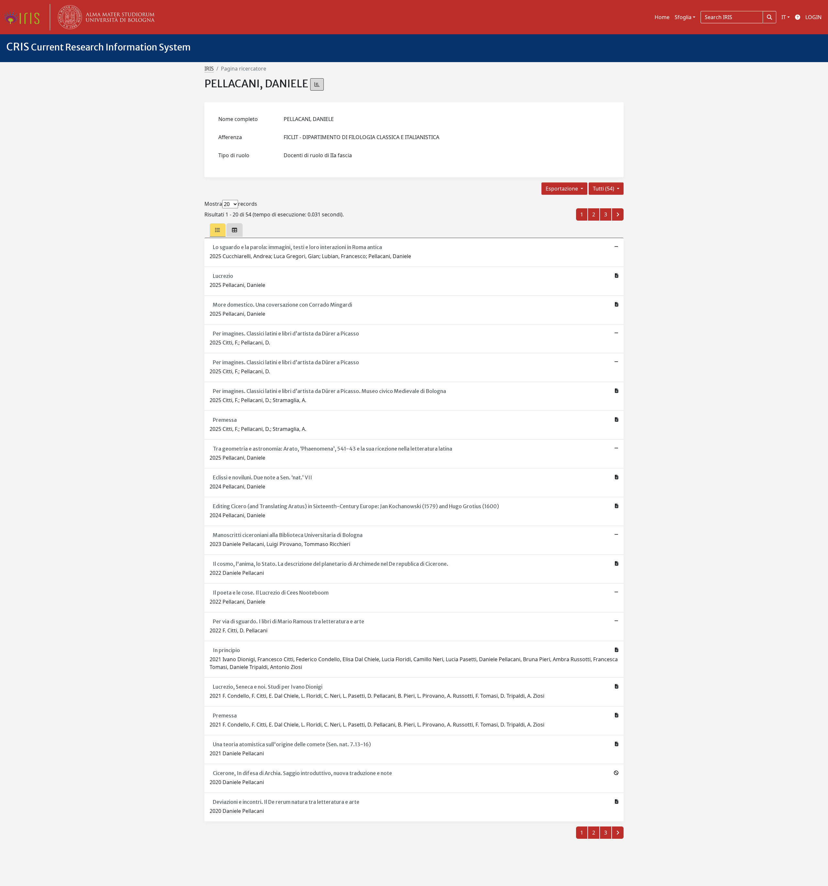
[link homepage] (24, 17)
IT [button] (783, 17)
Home (662, 17)
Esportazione (562, 188)
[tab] (218, 230)
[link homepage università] (105, 17)
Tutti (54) (604, 188)
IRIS (209, 68)
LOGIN (813, 17)
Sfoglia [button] (683, 17)
